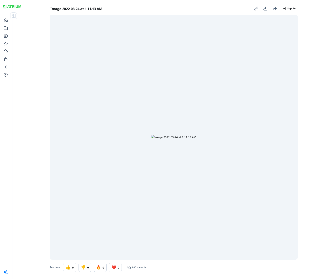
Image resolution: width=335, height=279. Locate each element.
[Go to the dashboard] (12, 6)
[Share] (275, 8)
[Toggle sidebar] (13, 15)
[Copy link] (256, 8)
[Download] (265, 8)
